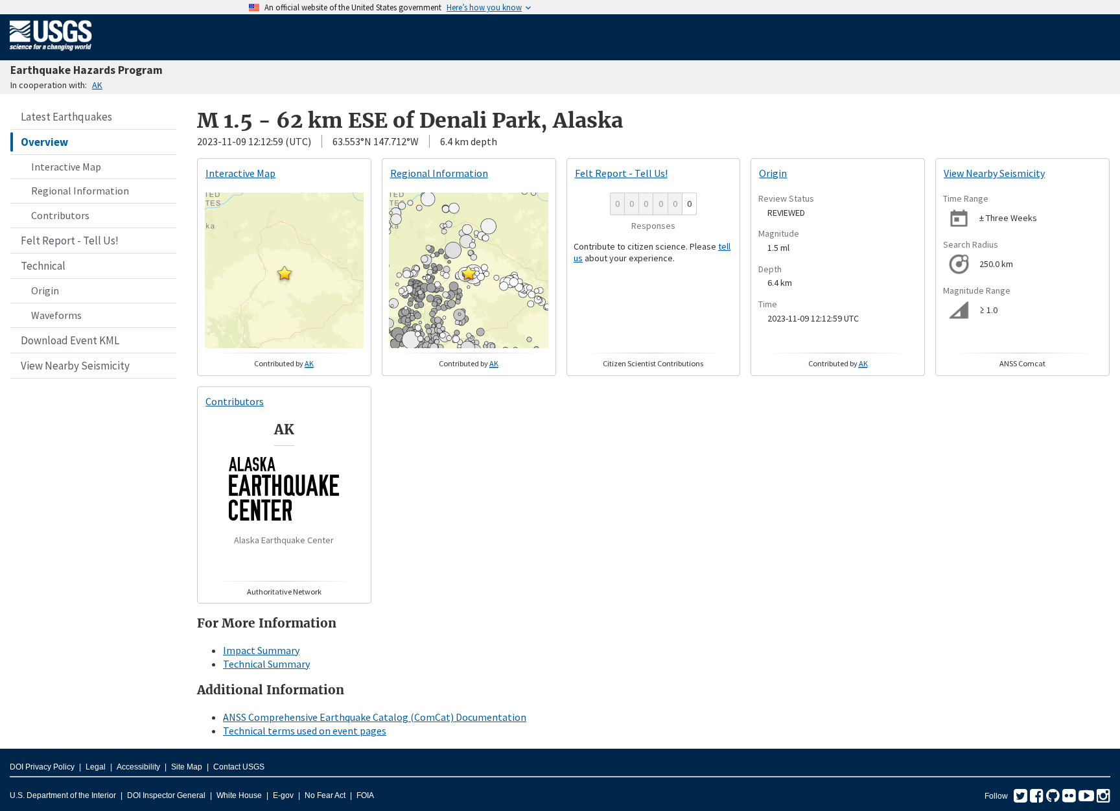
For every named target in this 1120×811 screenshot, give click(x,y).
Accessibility (138, 766)
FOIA (365, 795)
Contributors (60, 215)
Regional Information (80, 190)
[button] (284, 273)
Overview (44, 142)
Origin (45, 290)
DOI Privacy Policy (42, 766)
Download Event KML (70, 340)
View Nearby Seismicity (75, 365)
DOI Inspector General (166, 795)
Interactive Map (66, 166)
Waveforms (56, 315)
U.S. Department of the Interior (63, 795)
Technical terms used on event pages (304, 730)
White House (239, 795)
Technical (43, 266)
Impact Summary (261, 650)
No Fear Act (325, 795)
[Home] (51, 53)
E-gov (283, 795)
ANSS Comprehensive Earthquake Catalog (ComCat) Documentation (374, 717)
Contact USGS (238, 766)
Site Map (186, 766)
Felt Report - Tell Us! (70, 240)
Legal (96, 766)
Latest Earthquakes (66, 117)
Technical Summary (266, 663)
